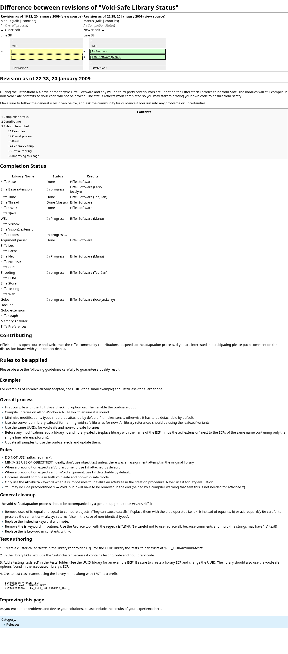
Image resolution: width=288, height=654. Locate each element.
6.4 (38, 92)
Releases (13, 624)
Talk (16, 20)
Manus (6, 20)
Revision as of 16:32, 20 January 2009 (30, 16)
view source (71, 16)
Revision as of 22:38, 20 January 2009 (112, 16)
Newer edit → (94, 29)
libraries (206, 92)
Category (8, 619)
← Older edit (10, 29)
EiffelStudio (26, 92)
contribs (28, 20)
